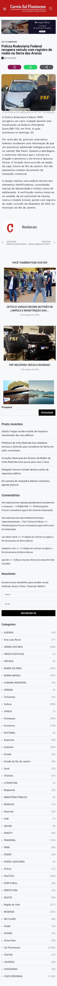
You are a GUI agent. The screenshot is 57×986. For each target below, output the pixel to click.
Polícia (29, 868)
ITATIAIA (29, 775)
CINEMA (29, 689)
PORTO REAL (29, 883)
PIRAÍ (29, 847)
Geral (29, 768)
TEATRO (29, 954)
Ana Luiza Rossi (29, 639)
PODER (29, 854)
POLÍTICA (29, 876)
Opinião (29, 825)
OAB (29, 818)
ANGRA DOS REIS (29, 646)
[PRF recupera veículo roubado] (30, 343)
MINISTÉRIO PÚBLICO (29, 797)
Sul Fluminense (9, 42)
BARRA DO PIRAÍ (29, 668)
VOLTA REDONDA (29, 976)
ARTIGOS (29, 661)
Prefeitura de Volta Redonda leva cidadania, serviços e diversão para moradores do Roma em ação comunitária (28, 446)
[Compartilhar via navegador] (46, 67)
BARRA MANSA (29, 675)
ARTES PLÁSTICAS (29, 654)
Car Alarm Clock (9, 537)
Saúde (29, 926)
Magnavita (29, 790)
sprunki (5, 560)
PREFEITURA (29, 890)
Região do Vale (29, 904)
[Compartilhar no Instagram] (14, 67)
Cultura (29, 704)
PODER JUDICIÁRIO (29, 861)
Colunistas (29, 697)
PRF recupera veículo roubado (29, 365)
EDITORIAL (29, 732)
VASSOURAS (29, 969)
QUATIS (29, 897)
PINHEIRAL (29, 840)
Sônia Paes (29, 940)
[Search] (50, 8)
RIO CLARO (29, 919)
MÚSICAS (29, 804)
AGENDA (29, 632)
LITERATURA (29, 783)
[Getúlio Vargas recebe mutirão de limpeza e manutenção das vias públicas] (30, 285)
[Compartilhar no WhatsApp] (30, 67)
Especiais (29, 740)
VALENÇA (29, 962)
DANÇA (29, 711)
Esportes (29, 747)
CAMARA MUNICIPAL (29, 682)
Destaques (29, 718)
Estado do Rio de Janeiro (29, 761)
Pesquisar (7, 407)
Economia (29, 725)
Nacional (29, 811)
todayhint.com (9, 548)
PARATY (29, 833)
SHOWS (29, 933)
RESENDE (29, 911)
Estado (29, 754)
